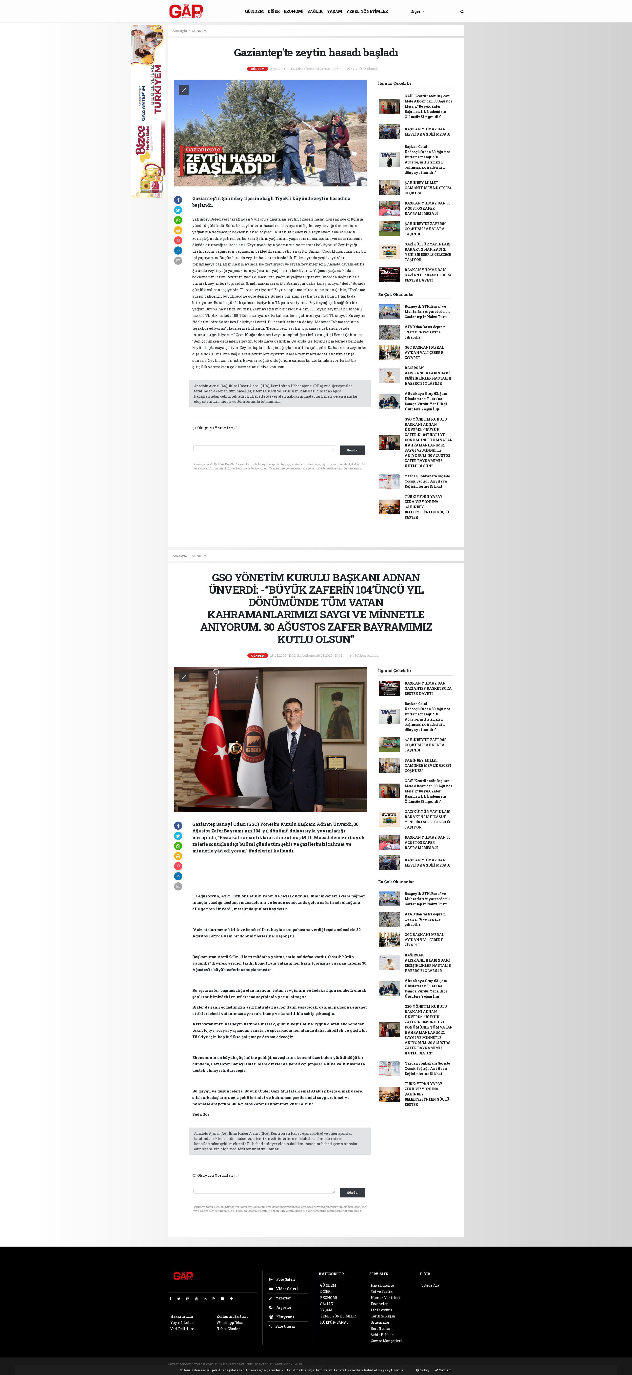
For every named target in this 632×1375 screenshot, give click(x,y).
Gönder (352, 450)
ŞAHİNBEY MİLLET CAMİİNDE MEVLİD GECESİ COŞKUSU (428, 187)
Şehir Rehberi (383, 1334)
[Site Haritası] (224, 1298)
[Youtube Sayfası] (198, 1298)
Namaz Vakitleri (385, 1297)
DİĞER (274, 11)
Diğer (415, 11)
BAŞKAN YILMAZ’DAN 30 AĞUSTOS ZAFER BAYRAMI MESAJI (428, 208)
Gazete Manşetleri (386, 1340)
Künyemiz (285, 1316)
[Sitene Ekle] (233, 1298)
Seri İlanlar (381, 1328)
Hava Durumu (382, 1285)
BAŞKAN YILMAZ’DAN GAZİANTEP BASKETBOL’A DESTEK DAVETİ (428, 275)
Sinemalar (380, 1322)
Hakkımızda (181, 1316)
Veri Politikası (183, 1328)
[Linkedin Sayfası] (207, 1298)
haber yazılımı (316, 1364)
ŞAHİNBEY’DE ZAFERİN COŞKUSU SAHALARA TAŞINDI (425, 228)
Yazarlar (283, 1298)
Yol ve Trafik (382, 1291)
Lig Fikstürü (381, 1310)
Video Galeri (286, 1288)
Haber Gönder (228, 1328)
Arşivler (283, 1307)
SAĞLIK (315, 11)
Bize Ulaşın (285, 1326)
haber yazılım (387, 1364)
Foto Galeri (286, 1279)
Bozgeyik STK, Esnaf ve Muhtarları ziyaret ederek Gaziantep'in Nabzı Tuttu (427, 311)
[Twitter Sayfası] (180, 1298)
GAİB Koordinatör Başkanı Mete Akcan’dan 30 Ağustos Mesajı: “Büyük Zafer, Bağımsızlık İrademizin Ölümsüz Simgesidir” (428, 106)
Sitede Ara (430, 1285)
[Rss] (216, 1298)
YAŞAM (334, 11)
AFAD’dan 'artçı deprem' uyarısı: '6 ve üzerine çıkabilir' (426, 332)
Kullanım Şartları (232, 1316)
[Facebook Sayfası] (173, 1298)
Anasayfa (180, 30)
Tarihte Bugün (383, 1316)
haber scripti (363, 1364)
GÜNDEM (254, 11)
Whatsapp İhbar (230, 1322)
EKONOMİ (293, 11)
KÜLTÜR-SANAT (334, 1322)
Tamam (445, 1370)
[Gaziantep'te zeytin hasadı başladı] (270, 132)
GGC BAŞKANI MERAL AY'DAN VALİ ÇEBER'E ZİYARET (424, 352)
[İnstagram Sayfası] (189, 1298)
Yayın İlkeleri (182, 1322)
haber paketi (340, 1364)
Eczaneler (379, 1303)
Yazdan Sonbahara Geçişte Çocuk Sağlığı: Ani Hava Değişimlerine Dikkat (427, 481)
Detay (424, 1370)
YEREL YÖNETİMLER (367, 11)
